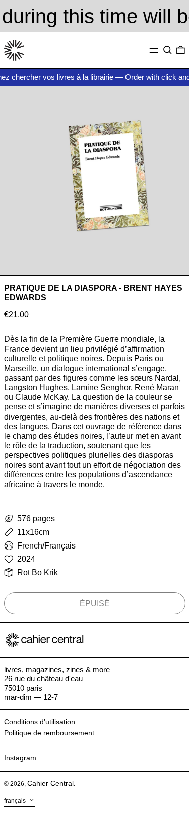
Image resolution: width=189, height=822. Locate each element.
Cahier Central (50, 783)
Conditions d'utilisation (39, 722)
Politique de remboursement (49, 733)
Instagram (20, 758)
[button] (167, 50)
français (15, 800)
